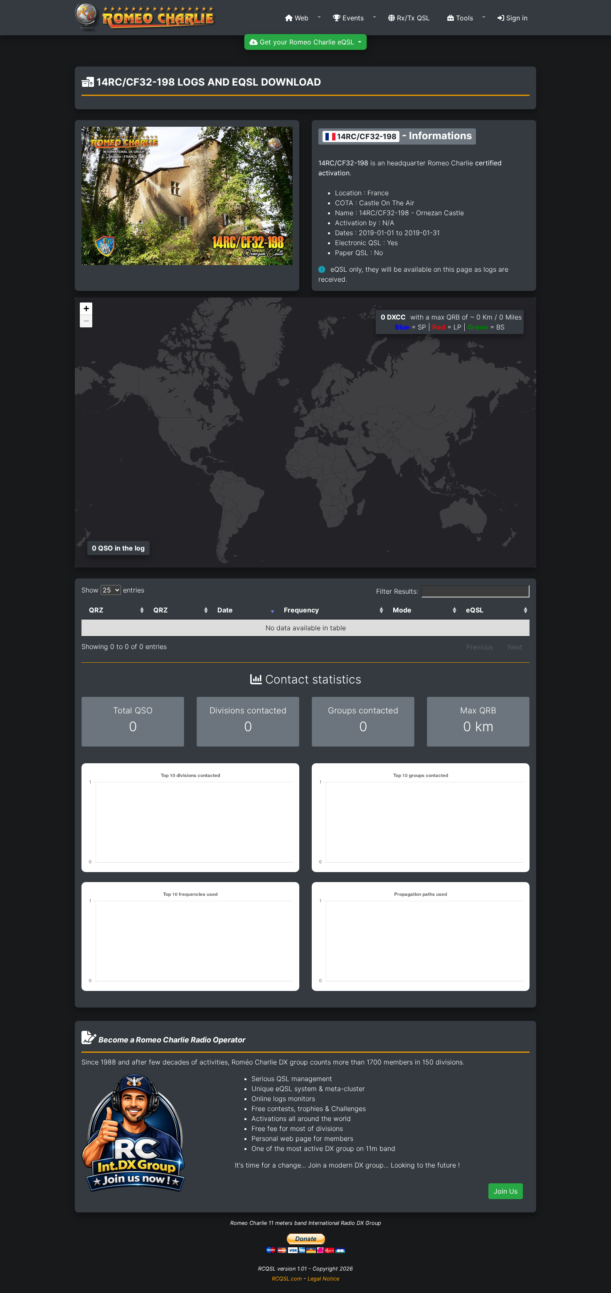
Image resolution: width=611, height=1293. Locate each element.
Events (352, 18)
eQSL (474, 610)
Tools (463, 18)
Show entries (112, 590)
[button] (300, 18)
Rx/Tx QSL (412, 18)
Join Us (505, 1191)
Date (225, 610)
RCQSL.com (287, 1279)
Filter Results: (397, 591)
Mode (402, 610)
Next (515, 647)
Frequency (301, 610)
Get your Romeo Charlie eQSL (307, 42)
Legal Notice (323, 1279)
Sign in (515, 18)
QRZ (96, 610)
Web (300, 18)
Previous (479, 647)
